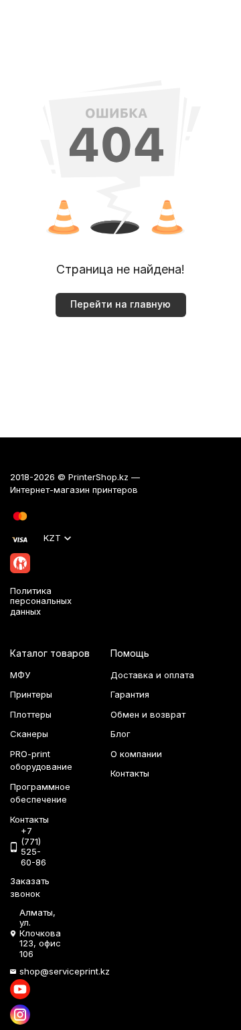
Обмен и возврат (147, 714)
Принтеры (31, 694)
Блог (120, 733)
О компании (136, 753)
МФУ (20, 675)
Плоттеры (31, 714)
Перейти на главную (120, 304)
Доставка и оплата (152, 675)
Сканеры (29, 733)
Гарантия (129, 694)
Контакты (129, 773)
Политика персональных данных (41, 601)
